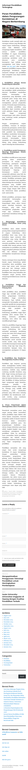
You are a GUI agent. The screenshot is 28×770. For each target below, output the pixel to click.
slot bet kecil (11, 66)
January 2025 (7, 642)
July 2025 (6, 630)
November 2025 (8, 622)
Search (4, 673)
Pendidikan (19, 491)
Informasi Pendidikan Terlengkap (12, 6)
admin (6, 491)
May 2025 (6, 634)
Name (4, 536)
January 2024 (7, 647)
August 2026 (7, 615)
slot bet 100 (5, 743)
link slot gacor (6, 759)
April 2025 (7, 636)
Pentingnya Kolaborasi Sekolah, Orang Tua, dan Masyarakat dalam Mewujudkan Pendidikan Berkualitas (14, 695)
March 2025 (7, 638)
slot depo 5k (5, 747)
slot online (5, 751)
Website (4, 550)
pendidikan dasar (6, 494)
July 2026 (6, 617)
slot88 (4, 755)
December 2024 (8, 645)
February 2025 (8, 640)
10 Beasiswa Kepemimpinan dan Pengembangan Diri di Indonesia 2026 (13, 710)
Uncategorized (8, 663)
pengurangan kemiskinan (8, 496)
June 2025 (7, 632)
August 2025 (7, 628)
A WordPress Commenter (9, 732)
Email (4, 543)
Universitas (7, 665)
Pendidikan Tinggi (15, 494)
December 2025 (8, 620)
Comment (5, 513)
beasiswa (6, 658)
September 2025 (8, 626)
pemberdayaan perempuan (9, 492)
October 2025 (8, 624)
